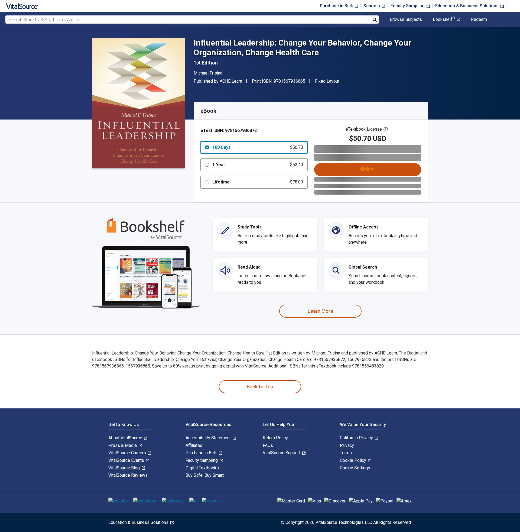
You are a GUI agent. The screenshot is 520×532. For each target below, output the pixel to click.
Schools (372, 5)
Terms (346, 452)
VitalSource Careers (127, 452)
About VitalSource (125, 437)
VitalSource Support (282, 452)
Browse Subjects (406, 19)
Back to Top (260, 386)
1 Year (257, 164)
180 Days (257, 147)
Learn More (320, 311)
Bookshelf (444, 19)
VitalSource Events (126, 460)
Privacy (347, 445)
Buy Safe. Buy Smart (205, 475)
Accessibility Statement (209, 437)
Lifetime (257, 182)
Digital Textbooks (202, 467)
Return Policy (275, 437)
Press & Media (123, 445)
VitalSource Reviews (128, 475)
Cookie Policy (353, 460)
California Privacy (357, 437)
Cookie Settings (355, 467)
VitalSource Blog (124, 467)
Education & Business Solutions (467, 5)
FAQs (268, 445)
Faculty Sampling (408, 5)
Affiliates (194, 445)
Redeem (479, 19)
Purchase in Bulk (337, 5)
